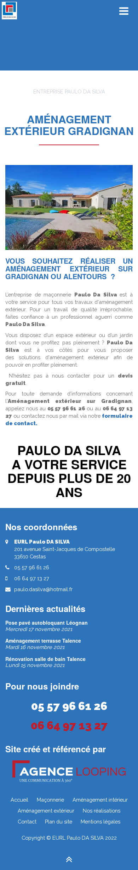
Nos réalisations (101, 811)
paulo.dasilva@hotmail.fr (43, 589)
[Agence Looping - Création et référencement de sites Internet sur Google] (69, 771)
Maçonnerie (50, 800)
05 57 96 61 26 (69, 705)
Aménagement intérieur (100, 800)
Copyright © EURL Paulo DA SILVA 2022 (69, 838)
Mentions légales (100, 822)
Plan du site (58, 822)
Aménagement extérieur (46, 811)
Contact (27, 822)
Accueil (19, 800)
